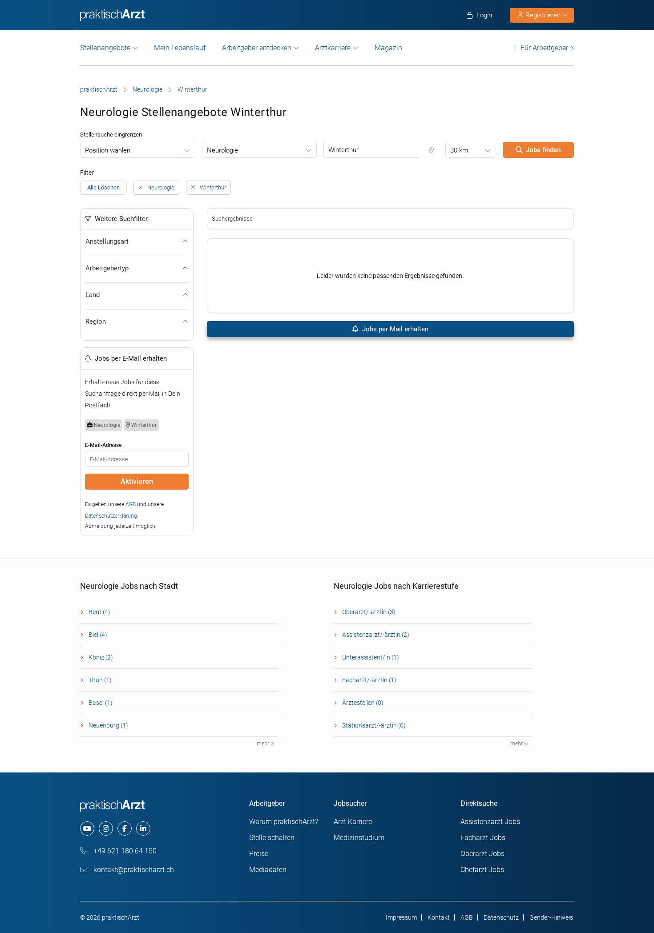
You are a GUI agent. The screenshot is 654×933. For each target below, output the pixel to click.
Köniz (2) (101, 657)
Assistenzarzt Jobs (490, 821)
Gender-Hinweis (551, 917)
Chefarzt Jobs (482, 869)
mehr (263, 743)
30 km (459, 150)
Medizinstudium (359, 837)
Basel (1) (101, 702)
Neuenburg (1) (108, 725)
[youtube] (87, 828)
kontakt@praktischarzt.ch (133, 869)
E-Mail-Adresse (103, 445)
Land (92, 295)
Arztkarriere (333, 48)
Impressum (401, 917)
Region (95, 322)
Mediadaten (268, 869)
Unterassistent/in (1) (370, 657)
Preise (258, 853)
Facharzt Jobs (482, 837)
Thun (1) (100, 680)
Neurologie (147, 89)
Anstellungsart (107, 241)
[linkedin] (143, 828)
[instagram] (106, 828)
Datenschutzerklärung (111, 516)
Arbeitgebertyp (107, 268)
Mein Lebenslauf (180, 48)
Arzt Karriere (353, 821)
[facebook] (124, 828)
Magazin (388, 48)
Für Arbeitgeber (544, 48)
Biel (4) (98, 634)
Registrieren (543, 15)
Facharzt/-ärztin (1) (369, 680)
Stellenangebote (105, 48)
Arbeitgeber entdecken (256, 48)
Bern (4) (99, 611)
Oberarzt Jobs (482, 853)
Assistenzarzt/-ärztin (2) (375, 634)
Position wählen (107, 150)
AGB (130, 504)
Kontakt (439, 917)
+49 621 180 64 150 (124, 851)
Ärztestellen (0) (363, 702)
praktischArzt (98, 89)
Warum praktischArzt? (283, 821)
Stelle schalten (272, 837)
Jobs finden (543, 150)
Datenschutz (501, 917)
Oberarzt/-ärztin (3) (369, 611)
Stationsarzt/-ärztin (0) (374, 725)
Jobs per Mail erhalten (394, 329)
